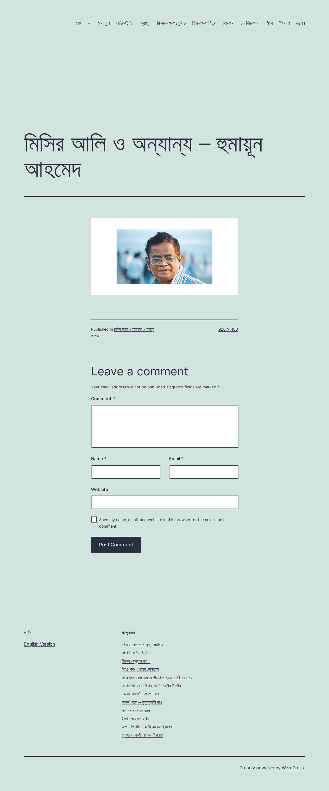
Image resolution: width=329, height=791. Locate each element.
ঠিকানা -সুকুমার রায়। (136, 661)
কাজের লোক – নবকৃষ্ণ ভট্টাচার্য (142, 644)
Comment (103, 398)
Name (98, 458)
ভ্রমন (300, 23)
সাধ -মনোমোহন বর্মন (136, 710)
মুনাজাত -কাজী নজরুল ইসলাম (142, 735)
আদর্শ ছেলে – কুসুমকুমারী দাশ (142, 702)
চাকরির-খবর (250, 23)
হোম (79, 23)
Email (176, 458)
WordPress (293, 767)
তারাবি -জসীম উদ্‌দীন (136, 652)
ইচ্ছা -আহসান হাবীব (135, 718)
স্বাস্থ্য (146, 23)
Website (99, 489)
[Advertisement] (164, 87)
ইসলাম (284, 23)
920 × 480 (228, 329)
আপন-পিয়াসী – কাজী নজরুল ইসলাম (147, 726)
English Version (39, 644)
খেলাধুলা (104, 23)
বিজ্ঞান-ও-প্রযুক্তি (171, 23)
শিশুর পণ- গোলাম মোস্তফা (140, 669)
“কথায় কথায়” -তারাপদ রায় (140, 693)
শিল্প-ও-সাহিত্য (204, 23)
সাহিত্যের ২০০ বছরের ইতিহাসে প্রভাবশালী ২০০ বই (157, 677)
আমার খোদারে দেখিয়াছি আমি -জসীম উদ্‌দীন (151, 685)
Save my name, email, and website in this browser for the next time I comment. (161, 523)
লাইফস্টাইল (125, 23)
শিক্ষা (269, 23)
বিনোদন (228, 23)
